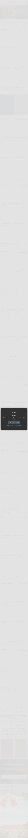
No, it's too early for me (14, 425)
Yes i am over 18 (14, 422)
